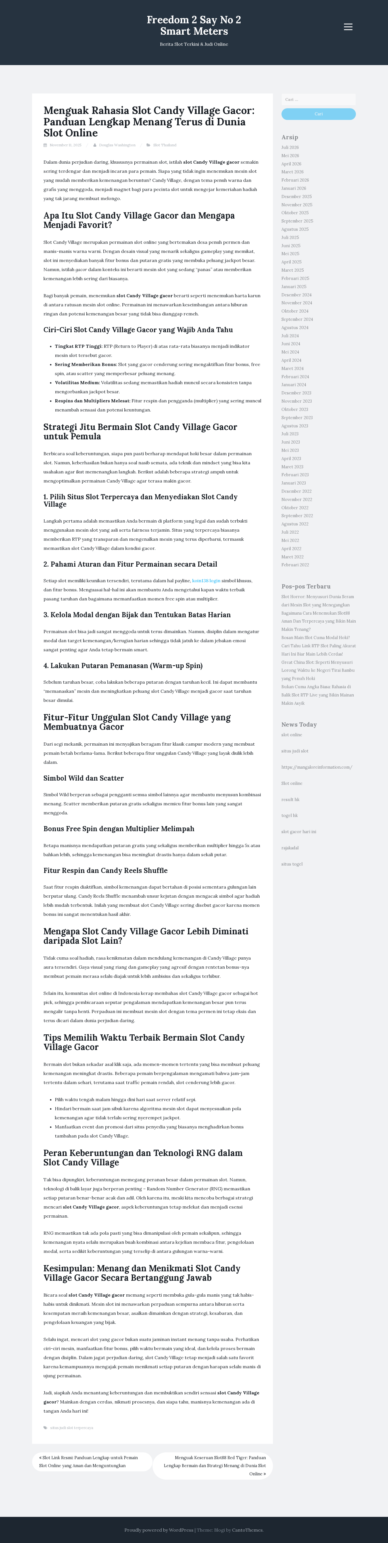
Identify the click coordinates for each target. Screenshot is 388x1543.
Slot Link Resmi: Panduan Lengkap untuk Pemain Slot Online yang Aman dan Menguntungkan (88, 1462)
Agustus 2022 (294, 524)
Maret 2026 (292, 171)
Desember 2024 (296, 295)
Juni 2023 (290, 442)
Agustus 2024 (294, 327)
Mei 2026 (290, 155)
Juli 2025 (290, 237)
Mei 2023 (290, 450)
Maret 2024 (292, 368)
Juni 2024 (290, 343)
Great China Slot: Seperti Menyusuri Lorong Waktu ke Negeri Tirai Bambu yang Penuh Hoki (318, 670)
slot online (291, 734)
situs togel (292, 864)
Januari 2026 (293, 188)
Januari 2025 (293, 286)
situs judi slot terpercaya (71, 1427)
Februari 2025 (295, 278)
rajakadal (290, 847)
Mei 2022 (290, 540)
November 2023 (296, 401)
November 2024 (296, 302)
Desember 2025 (296, 196)
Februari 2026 (295, 180)
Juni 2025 (291, 245)
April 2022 (291, 548)
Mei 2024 (290, 352)
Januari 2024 (293, 384)
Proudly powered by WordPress (158, 1530)
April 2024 (291, 360)
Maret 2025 (292, 270)
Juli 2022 (290, 532)
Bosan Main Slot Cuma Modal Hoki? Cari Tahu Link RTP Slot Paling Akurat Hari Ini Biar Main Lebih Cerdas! (318, 646)
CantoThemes (247, 1530)
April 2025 (291, 262)
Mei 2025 (290, 253)
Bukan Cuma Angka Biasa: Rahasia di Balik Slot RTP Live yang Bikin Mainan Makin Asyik (317, 695)
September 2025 (297, 221)
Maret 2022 (292, 557)
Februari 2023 (295, 474)
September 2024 (297, 319)
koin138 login (206, 580)
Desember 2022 (296, 491)
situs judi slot (294, 751)
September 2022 (297, 515)
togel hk (289, 815)
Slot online (292, 783)
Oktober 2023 (294, 409)
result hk (290, 799)
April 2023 (291, 458)
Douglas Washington (117, 145)
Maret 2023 (292, 466)
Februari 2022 (295, 564)
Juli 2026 (290, 147)
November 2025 (296, 204)
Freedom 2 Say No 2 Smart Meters (194, 25)
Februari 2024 (295, 376)
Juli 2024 (290, 335)
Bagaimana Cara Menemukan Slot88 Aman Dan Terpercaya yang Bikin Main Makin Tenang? (318, 621)
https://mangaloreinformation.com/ (316, 767)
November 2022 (296, 499)
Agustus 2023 (294, 426)
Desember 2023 (296, 393)
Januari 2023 (293, 483)
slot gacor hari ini (298, 831)
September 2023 (297, 417)
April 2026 (291, 164)
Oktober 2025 (295, 212)
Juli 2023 (290, 433)
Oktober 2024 (294, 311)
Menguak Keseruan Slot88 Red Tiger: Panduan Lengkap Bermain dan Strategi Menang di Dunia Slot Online (215, 1466)
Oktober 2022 (294, 507)
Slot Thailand (164, 145)
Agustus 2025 (295, 229)
